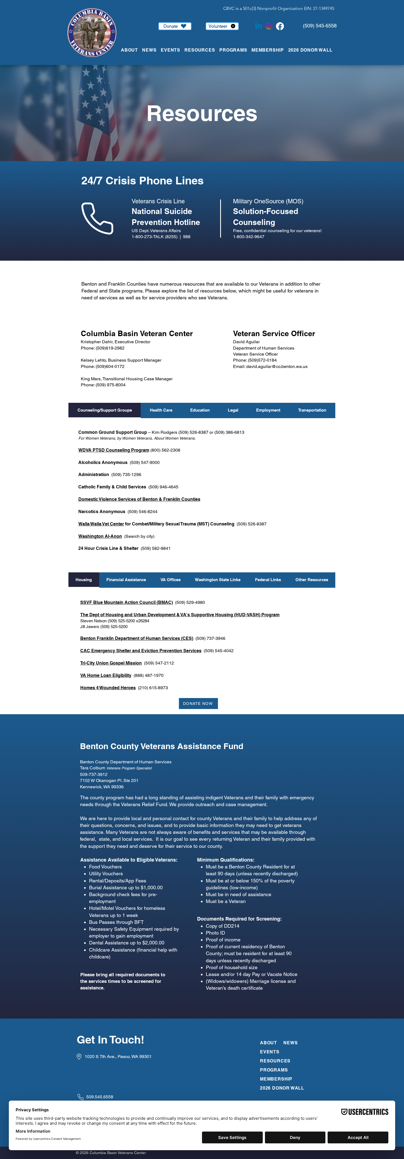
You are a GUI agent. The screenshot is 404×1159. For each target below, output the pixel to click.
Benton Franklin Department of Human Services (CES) (136, 638)
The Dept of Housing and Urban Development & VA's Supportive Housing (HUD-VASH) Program (180, 614)
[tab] (104, 410)
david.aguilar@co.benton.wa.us (277, 366)
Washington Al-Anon (100, 536)
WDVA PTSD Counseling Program (113, 450)
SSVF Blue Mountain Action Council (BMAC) (126, 602)
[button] (172, 50)
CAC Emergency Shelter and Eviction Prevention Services (140, 650)
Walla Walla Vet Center (101, 524)
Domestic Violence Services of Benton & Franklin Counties (139, 499)
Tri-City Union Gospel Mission (111, 663)
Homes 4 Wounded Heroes (108, 687)
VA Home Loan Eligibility (105, 675)
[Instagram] (269, 26)
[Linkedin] (258, 26)
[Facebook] (280, 26)
